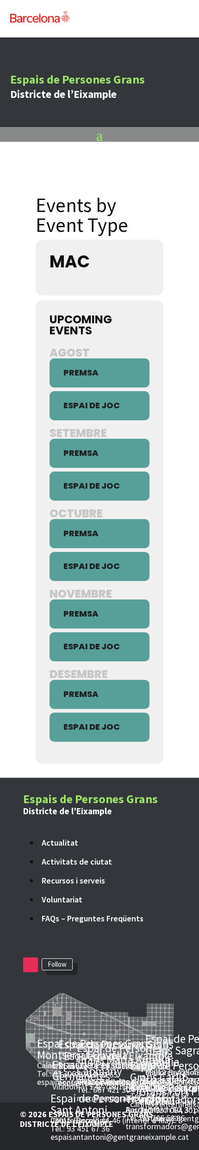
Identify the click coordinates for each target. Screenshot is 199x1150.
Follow (57, 964)
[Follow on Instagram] (30, 964)
